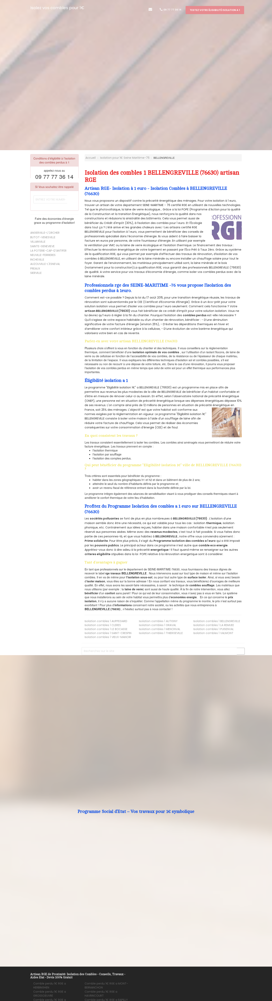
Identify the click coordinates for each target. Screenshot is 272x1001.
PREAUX (35, 268)
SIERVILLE (36, 273)
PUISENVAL (213, 629)
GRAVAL (157, 625)
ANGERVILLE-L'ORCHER (45, 233)
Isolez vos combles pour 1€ (57, 8)
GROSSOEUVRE (49, 994)
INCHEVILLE (37, 260)
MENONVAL (159, 629)
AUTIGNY (158, 621)
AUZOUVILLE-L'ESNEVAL (45, 264)
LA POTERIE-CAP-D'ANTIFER (48, 251)
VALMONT (213, 633)
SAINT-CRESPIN (108, 633)
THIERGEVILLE (161, 633)
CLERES (103, 625)
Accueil (90, 158)
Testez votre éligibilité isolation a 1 (215, 10)
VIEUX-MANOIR (108, 637)
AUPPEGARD (106, 621)
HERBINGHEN (49, 985)
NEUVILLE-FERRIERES (43, 255)
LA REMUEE (213, 625)
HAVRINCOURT (101, 994)
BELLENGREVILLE (216, 621)
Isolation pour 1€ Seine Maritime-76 (125, 158)
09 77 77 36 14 (172, 9)
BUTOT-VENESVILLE (42, 237)
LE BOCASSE (106, 629)
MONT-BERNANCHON (106, 985)
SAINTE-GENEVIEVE (42, 246)
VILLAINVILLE (37, 242)
